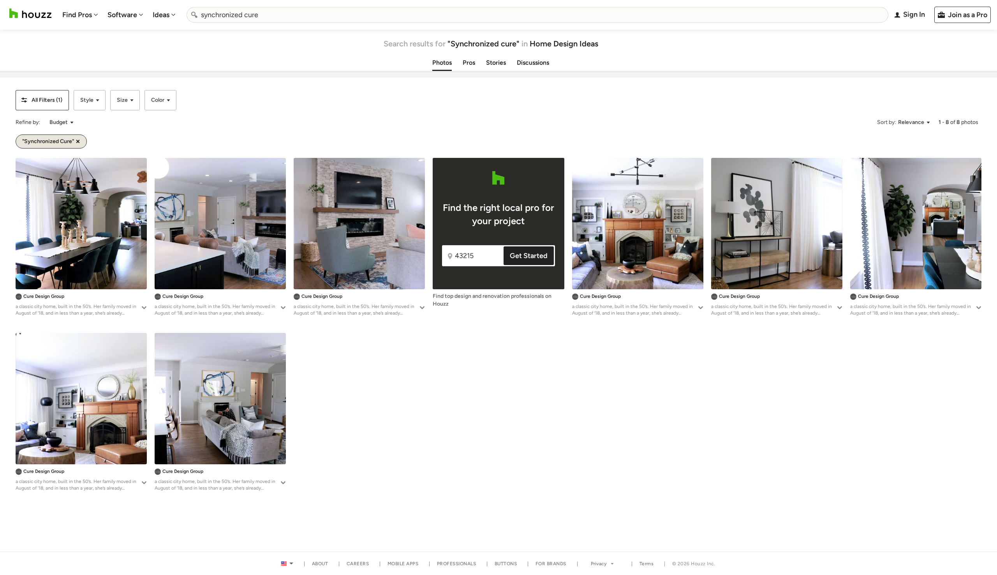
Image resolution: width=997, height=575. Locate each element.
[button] (42, 100)
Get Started (529, 255)
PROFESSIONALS (456, 563)
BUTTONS (506, 563)
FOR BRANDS (550, 563)
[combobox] (537, 15)
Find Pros (77, 15)
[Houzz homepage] (30, 13)
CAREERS (358, 563)
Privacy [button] (599, 563)
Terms (646, 563)
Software (122, 15)
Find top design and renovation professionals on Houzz (492, 300)
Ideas (161, 15)
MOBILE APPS (403, 563)
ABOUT (320, 563)
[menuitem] (80, 15)
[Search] (194, 15)
